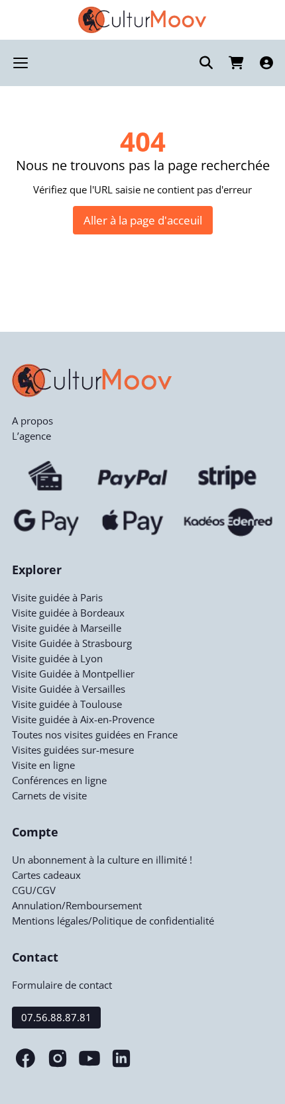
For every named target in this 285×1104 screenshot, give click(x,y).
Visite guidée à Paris (57, 597)
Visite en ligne (43, 765)
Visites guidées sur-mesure (73, 749)
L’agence (31, 435)
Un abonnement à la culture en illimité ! (102, 859)
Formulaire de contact (62, 984)
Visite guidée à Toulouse (67, 704)
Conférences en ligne (59, 780)
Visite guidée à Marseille (66, 627)
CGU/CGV (34, 890)
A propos (32, 420)
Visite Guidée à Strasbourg (72, 643)
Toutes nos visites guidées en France (95, 734)
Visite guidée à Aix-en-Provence (83, 719)
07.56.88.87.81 (56, 1017)
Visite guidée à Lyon (57, 658)
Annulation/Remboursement (77, 905)
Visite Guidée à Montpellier (73, 673)
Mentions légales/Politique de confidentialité (113, 920)
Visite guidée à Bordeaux (68, 612)
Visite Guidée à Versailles (68, 688)
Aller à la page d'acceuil (143, 220)
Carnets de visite (49, 795)
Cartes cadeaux (46, 874)
